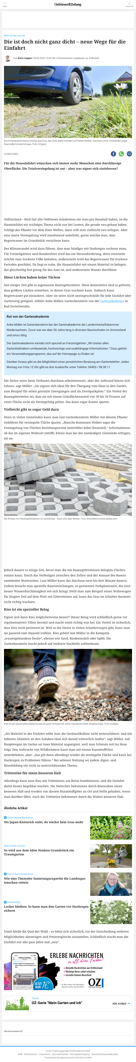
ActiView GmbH (83, 1057)
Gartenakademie (112, 301)
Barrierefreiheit (60, 1054)
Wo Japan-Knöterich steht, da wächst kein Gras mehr (43, 822)
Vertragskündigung (80, 1054)
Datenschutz (30, 1054)
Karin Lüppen (25, 58)
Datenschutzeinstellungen (104, 1054)
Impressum (45, 1054)
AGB (20, 1054)
